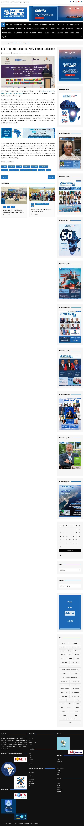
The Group (47, 32)
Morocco (71, 700)
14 (73, 536)
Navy (67, 24)
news (35, 170)
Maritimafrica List (78, 28)
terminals (65, 715)
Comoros (31, 777)
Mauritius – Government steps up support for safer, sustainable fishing (41, 210)
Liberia (75, 673)
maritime (5, 170)
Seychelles (77, 707)
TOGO (49, 170)
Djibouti (58, 783)
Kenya (64, 673)
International (70, 666)
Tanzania (59, 791)
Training (47, 28)
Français (66, 32)
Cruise (3, 28)
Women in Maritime (60, 28)
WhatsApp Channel (14, 2)
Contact (53, 32)
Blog (25, 24)
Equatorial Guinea (32, 742)
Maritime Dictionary (65, 688)
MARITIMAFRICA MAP (5, 2)
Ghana (77, 658)
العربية (4, 37)
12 (66, 536)
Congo (30, 744)
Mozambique (31, 783)
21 (73, 540)
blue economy (75, 643)
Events (16, 53)
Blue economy (18, 28)
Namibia (30, 785)
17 (60, 540)
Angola (30, 775)
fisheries (77, 654)
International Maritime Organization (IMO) (70, 670)
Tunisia (30, 764)
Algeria (30, 753)
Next (50, 177)
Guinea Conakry (60, 768)
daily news (12, 166)
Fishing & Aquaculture (74, 24)
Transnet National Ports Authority (70, 719)
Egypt (70, 654)
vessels (70, 723)
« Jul (60, 555)
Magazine (42, 28)
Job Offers (26, 32)
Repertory (40, 32)
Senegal (68, 707)
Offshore (53, 28)
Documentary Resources (7, 32)
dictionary (77, 651)
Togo (58, 774)
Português (72, 32)
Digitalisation (35, 24)
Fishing (62, 658)
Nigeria (13, 207)
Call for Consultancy (18, 32)
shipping (42, 170)
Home (7, 24)
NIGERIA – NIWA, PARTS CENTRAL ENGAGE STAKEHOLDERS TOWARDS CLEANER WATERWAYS (14, 211)
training (75, 715)
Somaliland (59, 789)
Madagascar (31, 779)
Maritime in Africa (15, 170)
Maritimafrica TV (69, 28)
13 (69, 536)
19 (66, 540)
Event (20, 166)
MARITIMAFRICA (44, 166)
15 (76, 536)
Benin (58, 759)
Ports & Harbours (52, 24)
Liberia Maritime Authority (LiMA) (70, 677)
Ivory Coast (59, 762)
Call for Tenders (33, 32)
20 (70, 540)
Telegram (20, 2)
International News (18, 24)
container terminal (75, 647)
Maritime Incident (10, 28)
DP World (63, 654)
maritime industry (26, 170)
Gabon (30, 740)
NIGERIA (69, 704)
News (11, 24)
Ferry (24, 28)
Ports (62, 707)
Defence (29, 24)
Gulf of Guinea (64, 662)
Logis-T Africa (26, 2)
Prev (6, 177)
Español (77, 32)
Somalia (59, 787)
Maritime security (43, 24)
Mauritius (46, 203)
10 (60, 536)
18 (63, 540)
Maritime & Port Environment (33, 28)
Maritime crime (61, 24)
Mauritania (31, 762)
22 (76, 540)
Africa (5, 166)
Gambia (70, 658)
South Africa (75, 711)
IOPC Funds (35, 166)
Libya (30, 757)
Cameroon (64, 647)
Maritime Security (64, 696)
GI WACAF (27, 166)
